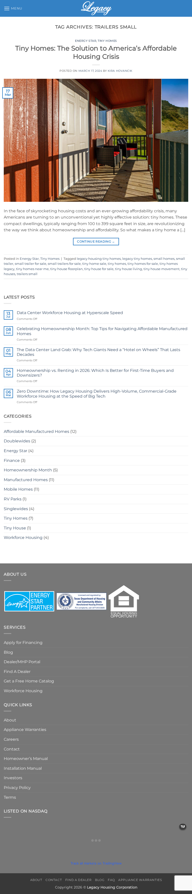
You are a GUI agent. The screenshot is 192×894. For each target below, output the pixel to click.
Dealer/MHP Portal (22, 661)
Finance (12, 460)
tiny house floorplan (66, 269)
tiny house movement (162, 269)
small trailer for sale (30, 264)
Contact (12, 749)
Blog (8, 652)
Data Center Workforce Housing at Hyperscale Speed (70, 312)
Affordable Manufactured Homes (36, 431)
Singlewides (16, 508)
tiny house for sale (99, 269)
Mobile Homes (18, 489)
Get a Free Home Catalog (29, 681)
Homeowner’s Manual (26, 758)
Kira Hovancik (120, 71)
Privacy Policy (17, 787)
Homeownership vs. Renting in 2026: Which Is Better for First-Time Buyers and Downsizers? (95, 373)
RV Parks (13, 499)
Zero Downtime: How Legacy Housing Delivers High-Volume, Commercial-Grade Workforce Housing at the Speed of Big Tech (96, 393)
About (10, 720)
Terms (10, 797)
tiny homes (117, 264)
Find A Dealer (17, 671)
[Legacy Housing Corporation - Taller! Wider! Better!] (96, 8)
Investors (13, 777)
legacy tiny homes (137, 259)
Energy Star (85, 41)
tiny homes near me (32, 269)
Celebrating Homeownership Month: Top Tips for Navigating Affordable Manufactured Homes (102, 331)
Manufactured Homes (26, 479)
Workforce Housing (23, 537)
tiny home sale (94, 264)
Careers (11, 739)
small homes (164, 259)
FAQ (111, 880)
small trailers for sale (64, 264)
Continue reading (96, 241)
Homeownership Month (28, 470)
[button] (13, 8)
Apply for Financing (23, 642)
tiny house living (128, 269)
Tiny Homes (107, 41)
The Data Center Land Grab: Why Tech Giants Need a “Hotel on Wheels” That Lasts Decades (98, 352)
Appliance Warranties (25, 729)
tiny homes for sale (143, 264)
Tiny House (15, 528)
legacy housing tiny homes (99, 259)
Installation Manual (23, 768)
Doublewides (17, 441)
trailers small (27, 274)
